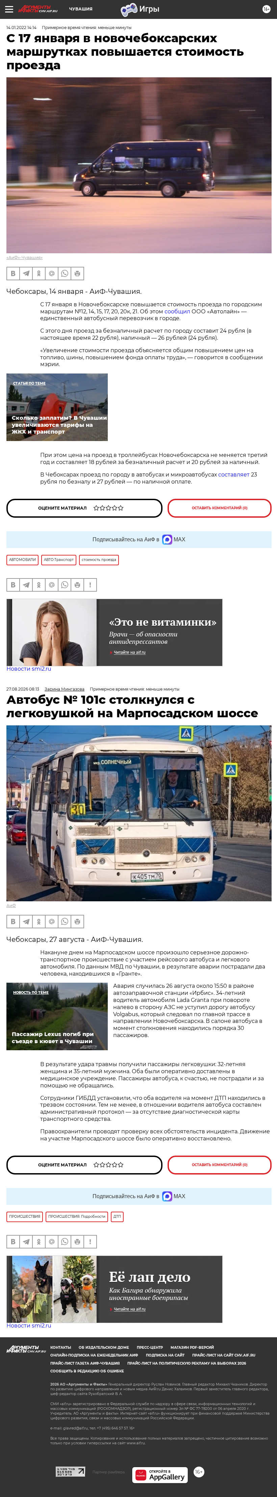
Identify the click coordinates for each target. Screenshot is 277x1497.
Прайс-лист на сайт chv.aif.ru (223, 1355)
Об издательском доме (104, 1347)
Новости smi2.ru (28, 669)
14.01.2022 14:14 (21, 27)
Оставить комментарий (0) (220, 508)
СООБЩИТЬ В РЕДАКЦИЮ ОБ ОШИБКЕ (87, 1371)
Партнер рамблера (109, 1472)
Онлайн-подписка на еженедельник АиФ (94, 1355)
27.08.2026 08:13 (22, 689)
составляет (234, 474)
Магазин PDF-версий (192, 1347)
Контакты (60, 1347)
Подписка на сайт (165, 1355)
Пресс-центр (150, 1347)
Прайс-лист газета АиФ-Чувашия (85, 1363)
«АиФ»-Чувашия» (24, 257)
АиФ (11, 905)
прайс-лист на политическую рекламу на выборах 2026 (186, 1363)
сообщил (177, 311)
